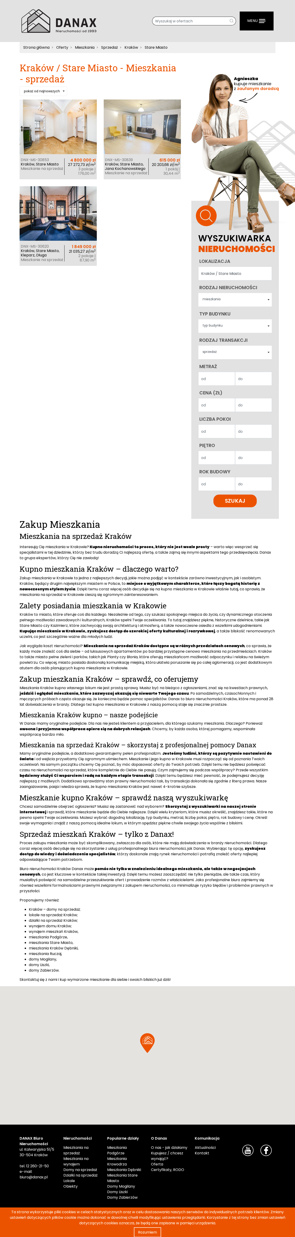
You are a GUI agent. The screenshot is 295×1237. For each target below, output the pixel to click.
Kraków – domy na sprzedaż (54, 909)
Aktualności (205, 1147)
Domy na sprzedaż (80, 1169)
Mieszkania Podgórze (117, 1150)
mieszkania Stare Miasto (51, 942)
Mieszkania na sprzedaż (75, 1150)
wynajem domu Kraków (50, 926)
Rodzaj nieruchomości (228, 287)
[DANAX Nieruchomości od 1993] (58, 20)
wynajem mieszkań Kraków (53, 931)
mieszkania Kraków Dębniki (53, 948)
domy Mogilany (42, 959)
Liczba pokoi (215, 419)
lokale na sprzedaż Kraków (53, 915)
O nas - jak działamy (169, 1147)
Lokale (69, 1180)
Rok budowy (214, 471)
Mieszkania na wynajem (75, 1161)
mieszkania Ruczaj (45, 953)
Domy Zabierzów (122, 1197)
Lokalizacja (214, 261)
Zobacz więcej (58, 134)
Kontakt (202, 1153)
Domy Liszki (117, 1192)
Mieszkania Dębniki (124, 1169)
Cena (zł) (210, 393)
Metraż (208, 366)
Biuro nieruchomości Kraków (45, 868)
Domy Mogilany (121, 1186)
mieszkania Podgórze (48, 937)
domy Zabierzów (44, 970)
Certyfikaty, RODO (167, 1169)
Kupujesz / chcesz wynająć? (167, 1155)
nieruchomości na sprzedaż (61, 770)
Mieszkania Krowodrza (117, 1161)
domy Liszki (39, 964)
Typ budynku (214, 314)
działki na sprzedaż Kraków (53, 920)
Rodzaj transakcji (223, 340)
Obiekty (70, 1186)
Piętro (207, 445)
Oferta (157, 1164)
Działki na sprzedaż (80, 1175)
